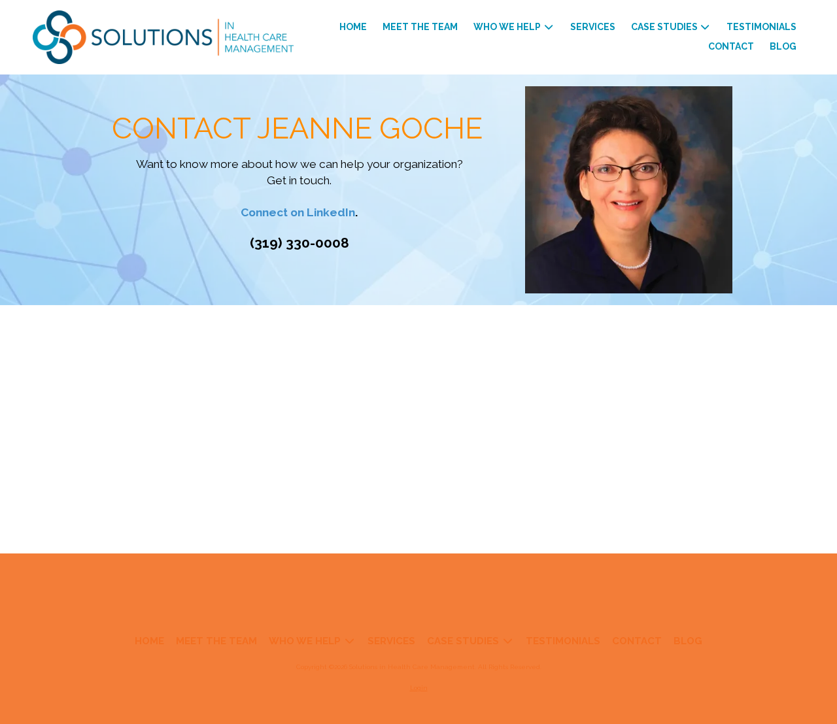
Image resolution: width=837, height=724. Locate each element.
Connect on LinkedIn (298, 212)
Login (419, 687)
